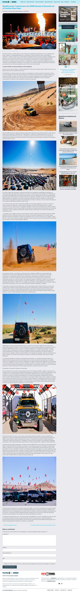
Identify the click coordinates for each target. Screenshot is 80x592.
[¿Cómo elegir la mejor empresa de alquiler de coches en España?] (68, 126)
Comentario (5, 534)
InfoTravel (53, 578)
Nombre (5, 547)
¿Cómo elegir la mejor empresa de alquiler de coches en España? (68, 133)
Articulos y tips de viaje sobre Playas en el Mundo (16, 11)
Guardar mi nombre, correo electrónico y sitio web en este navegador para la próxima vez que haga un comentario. (29, 563)
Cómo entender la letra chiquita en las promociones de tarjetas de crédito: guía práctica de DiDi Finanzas (68, 150)
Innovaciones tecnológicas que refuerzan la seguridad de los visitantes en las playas (68, 168)
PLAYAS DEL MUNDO (13, 575)
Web (3, 558)
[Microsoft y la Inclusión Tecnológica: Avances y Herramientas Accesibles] (68, 181)
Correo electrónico (7, 553)
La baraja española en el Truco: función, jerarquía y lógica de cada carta (68, 172)
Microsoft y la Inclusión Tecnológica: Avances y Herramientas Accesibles (68, 188)
